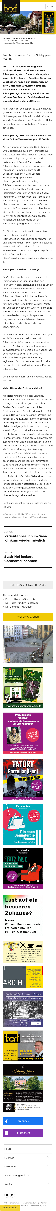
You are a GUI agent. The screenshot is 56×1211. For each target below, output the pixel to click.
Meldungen (10, 1166)
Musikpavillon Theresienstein (16, 43)
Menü (50, 6)
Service (8, 1184)
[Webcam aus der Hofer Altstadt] (28, 644)
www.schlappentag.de (19, 158)
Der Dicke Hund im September (22, 603)
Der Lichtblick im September (21, 599)
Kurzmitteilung (38, 514)
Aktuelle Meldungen (12, 517)
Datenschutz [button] (10, 1207)
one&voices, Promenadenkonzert (20, 38)
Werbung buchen (28, 616)
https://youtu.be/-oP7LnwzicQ (32, 154)
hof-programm (9, 514)
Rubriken (9, 1157)
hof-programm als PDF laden (28, 585)
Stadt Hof (27, 517)
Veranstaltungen (39, 517)
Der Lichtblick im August (18, 607)
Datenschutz (35, 1206)
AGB (44, 1206)
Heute (7, 1149)
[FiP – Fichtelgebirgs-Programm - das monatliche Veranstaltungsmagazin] (28, 687)
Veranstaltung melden (16, 1175)
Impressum (23, 1206)
